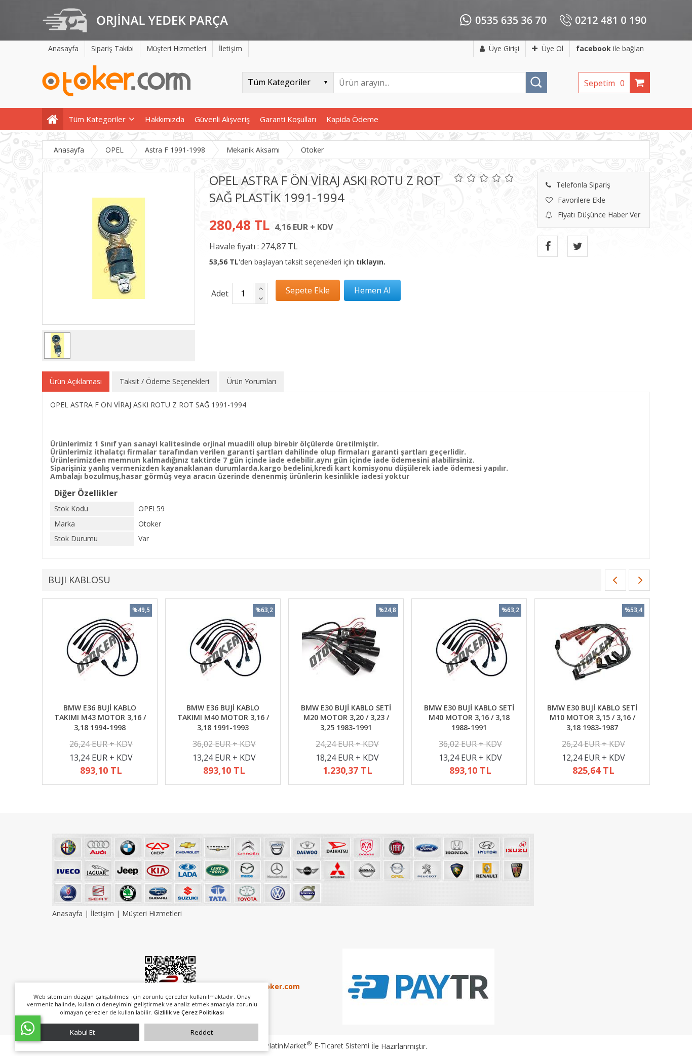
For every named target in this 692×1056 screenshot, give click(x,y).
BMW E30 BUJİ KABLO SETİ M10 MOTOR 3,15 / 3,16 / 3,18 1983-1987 (592, 717)
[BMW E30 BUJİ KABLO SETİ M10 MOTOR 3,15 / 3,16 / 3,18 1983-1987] (592, 652)
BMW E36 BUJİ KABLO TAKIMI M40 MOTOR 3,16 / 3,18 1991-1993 (223, 717)
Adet (219, 293)
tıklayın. (371, 262)
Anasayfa (68, 913)
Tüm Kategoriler (97, 119)
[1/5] (458, 178)
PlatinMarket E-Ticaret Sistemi (317, 1045)
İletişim (102, 913)
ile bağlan (610, 48)
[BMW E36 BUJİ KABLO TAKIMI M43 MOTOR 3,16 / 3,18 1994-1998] (99, 652)
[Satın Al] (372, 290)
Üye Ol (552, 48)
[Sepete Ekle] (308, 290)
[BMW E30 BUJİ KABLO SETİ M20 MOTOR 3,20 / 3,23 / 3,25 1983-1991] (346, 652)
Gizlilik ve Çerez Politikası (189, 1012)
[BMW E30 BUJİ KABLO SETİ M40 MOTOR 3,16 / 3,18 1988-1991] (469, 652)
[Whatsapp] (28, 1028)
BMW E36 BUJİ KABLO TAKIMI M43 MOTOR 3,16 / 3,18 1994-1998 (100, 717)
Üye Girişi (504, 48)
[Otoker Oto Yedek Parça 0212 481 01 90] (116, 94)
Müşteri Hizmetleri (152, 913)
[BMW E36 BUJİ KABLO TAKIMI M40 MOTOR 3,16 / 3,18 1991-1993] (223, 652)
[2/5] (465, 178)
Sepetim (604, 83)
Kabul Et (82, 1032)
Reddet (201, 1032)
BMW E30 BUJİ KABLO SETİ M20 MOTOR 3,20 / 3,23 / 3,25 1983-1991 (346, 717)
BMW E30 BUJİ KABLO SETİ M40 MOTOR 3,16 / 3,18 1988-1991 (469, 717)
